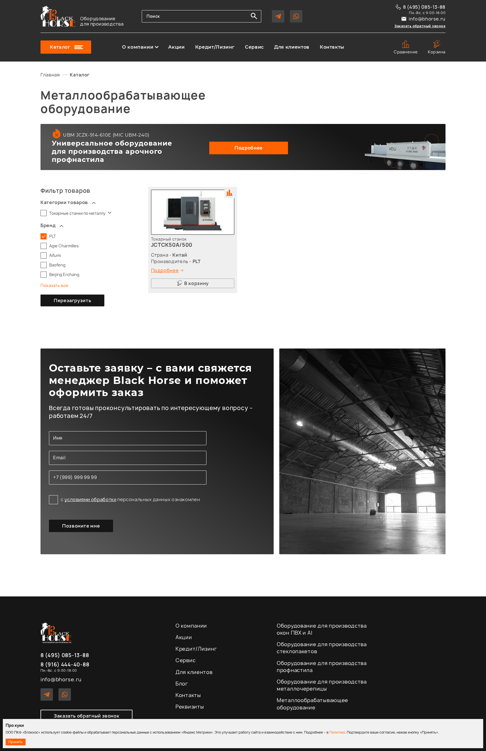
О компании (137, 47)
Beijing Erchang (64, 274)
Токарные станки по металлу (77, 213)
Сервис (254, 47)
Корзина (437, 47)
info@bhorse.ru (427, 18)
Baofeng (57, 265)
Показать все (54, 285)
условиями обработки (90, 499)
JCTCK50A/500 (172, 244)
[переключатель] (93, 202)
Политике (337, 732)
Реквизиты (190, 706)
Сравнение (406, 52)
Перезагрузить (72, 300)
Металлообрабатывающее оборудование (312, 704)
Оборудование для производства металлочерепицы (322, 685)
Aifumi (55, 255)
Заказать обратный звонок (420, 26)
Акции (176, 47)
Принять (15, 741)
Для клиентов (291, 47)
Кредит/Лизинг (215, 47)
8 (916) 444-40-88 (64, 665)
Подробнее (249, 148)
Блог (182, 683)
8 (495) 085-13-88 (424, 7)
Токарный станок (169, 239)
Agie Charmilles (64, 245)
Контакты (332, 47)
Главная (50, 75)
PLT (52, 236)
